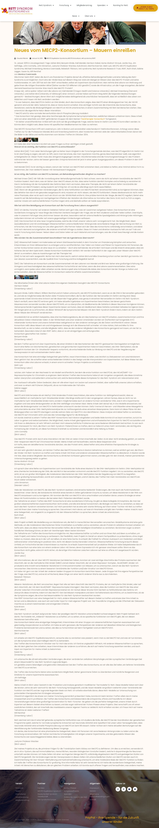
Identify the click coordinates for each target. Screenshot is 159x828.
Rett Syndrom (45, 5)
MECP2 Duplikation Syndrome (57, 58)
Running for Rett (120, 5)
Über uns (89, 16)
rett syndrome (86, 58)
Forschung (64, 5)
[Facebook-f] (123, 789)
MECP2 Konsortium (74, 58)
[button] (145, 15)
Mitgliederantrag (84, 5)
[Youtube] (129, 789)
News (74, 16)
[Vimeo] (135, 789)
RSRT (94, 58)
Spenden (101, 5)
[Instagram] (118, 789)
